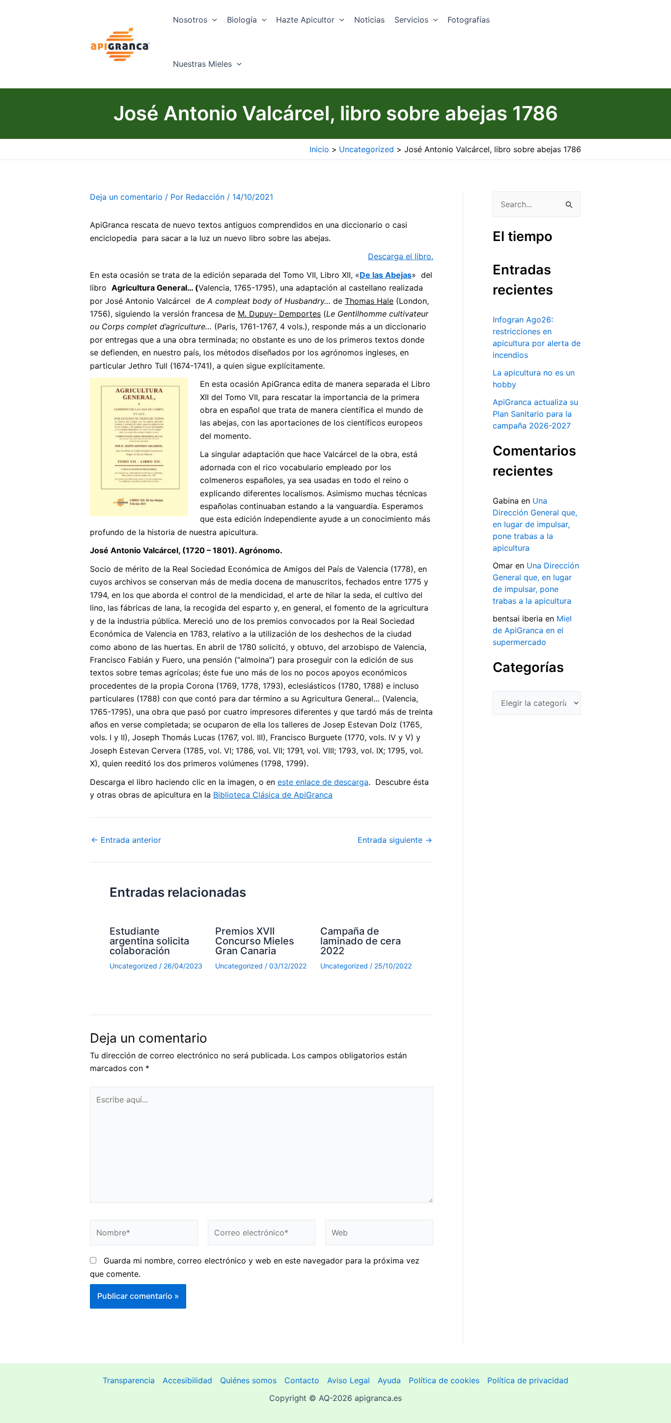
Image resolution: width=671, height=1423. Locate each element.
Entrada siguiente (395, 840)
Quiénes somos (248, 1380)
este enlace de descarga (323, 782)
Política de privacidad (527, 1380)
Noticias (369, 20)
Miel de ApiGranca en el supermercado (532, 630)
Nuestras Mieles (202, 64)
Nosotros (190, 20)
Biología (242, 20)
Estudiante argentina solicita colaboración (149, 941)
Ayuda (389, 1380)
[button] (212, 19)
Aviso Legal (348, 1380)
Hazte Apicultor (305, 20)
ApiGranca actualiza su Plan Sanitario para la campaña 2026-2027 (535, 413)
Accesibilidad (187, 1380)
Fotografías (468, 20)
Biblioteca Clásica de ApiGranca (273, 795)
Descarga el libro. (400, 256)
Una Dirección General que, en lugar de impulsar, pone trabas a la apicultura (535, 524)
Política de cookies (444, 1380)
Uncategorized (133, 966)
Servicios (411, 20)
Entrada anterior (126, 840)
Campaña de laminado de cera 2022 (360, 941)
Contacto (301, 1380)
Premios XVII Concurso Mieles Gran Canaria (254, 941)
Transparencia (129, 1380)
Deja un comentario (126, 197)
